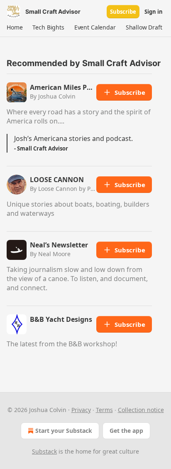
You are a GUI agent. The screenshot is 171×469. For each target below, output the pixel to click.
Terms (104, 410)
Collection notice (141, 410)
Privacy (81, 410)
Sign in (153, 11)
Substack (44, 451)
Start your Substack (63, 430)
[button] (14, 27)
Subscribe (123, 11)
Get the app (126, 430)
